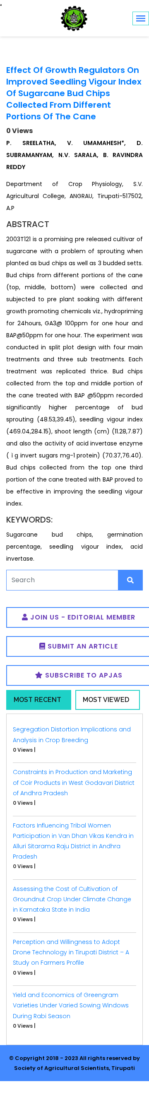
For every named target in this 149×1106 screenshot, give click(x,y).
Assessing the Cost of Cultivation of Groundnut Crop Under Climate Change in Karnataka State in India (72, 899)
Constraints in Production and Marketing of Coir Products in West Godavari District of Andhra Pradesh (74, 782)
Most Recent (37, 700)
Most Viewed (106, 700)
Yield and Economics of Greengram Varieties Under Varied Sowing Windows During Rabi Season (71, 1005)
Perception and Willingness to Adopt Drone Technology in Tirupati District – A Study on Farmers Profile (71, 952)
